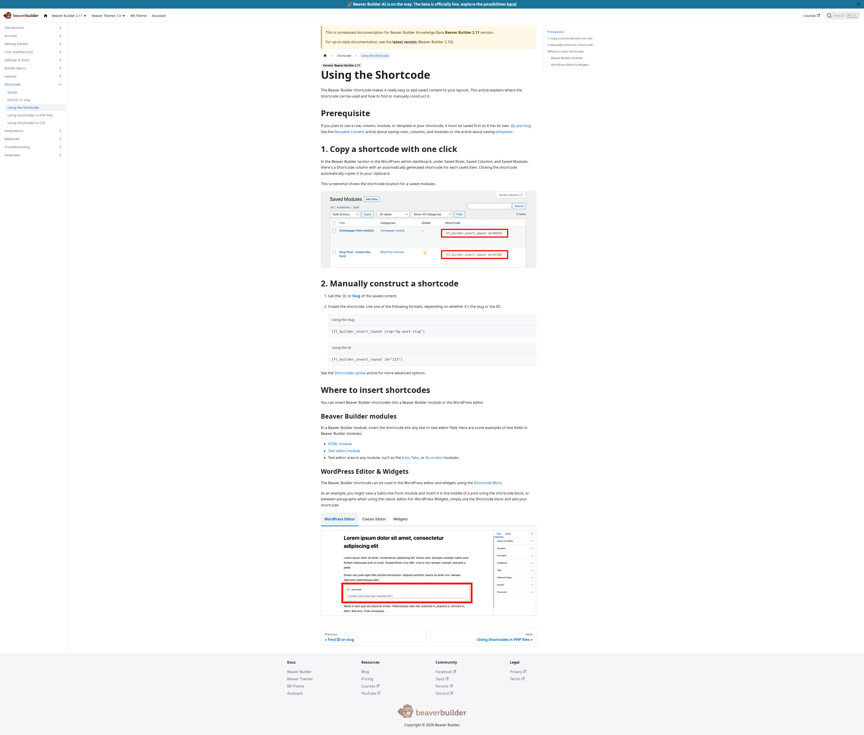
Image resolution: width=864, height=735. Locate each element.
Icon (405, 457)
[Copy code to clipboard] (531, 331)
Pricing (367, 678)
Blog (365, 671)
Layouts (10, 76)
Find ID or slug (18, 100)
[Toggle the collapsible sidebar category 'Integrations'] (60, 130)
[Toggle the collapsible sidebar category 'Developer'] (60, 155)
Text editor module (344, 450)
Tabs (415, 457)
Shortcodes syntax (350, 372)
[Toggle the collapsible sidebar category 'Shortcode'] (60, 84)
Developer (12, 155)
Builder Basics (15, 68)
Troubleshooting (17, 147)
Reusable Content (349, 131)
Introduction (14, 27)
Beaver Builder (299, 671)
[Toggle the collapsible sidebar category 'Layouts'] (60, 76)
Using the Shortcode (23, 107)
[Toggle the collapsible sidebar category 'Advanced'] (60, 139)
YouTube (368, 693)
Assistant (159, 15)
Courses (809, 15)
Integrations (13, 131)
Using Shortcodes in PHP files (30, 115)
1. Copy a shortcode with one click (570, 38)
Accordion (434, 457)
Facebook (444, 671)
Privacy (516, 671)
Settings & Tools (16, 60)
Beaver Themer (300, 678)
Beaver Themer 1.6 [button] (106, 15)
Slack (440, 678)
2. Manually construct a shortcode (570, 45)
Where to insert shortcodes (565, 51)
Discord (442, 693)
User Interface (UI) (18, 52)
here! (512, 4)
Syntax (12, 92)
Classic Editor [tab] (374, 519)
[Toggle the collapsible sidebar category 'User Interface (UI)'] (60, 52)
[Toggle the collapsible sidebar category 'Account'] (60, 35)
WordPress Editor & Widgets (570, 65)
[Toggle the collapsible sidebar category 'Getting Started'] (60, 44)
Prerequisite (555, 32)
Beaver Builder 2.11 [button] (67, 15)
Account (10, 36)
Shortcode (12, 84)
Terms (515, 678)
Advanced (11, 139)
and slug (521, 125)
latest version (404, 41)
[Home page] (325, 55)
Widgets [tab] (400, 519)
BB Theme (138, 15)
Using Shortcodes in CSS (26, 123)
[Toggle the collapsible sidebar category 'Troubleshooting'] (60, 147)
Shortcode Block (488, 482)
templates (504, 131)
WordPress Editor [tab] (339, 519)
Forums (442, 686)
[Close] (858, 4)
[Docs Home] (46, 15)
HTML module (340, 443)
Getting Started (16, 44)
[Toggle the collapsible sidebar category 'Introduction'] (60, 27)
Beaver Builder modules (567, 58)
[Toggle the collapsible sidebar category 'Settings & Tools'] (60, 60)
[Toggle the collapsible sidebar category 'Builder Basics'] (60, 68)
